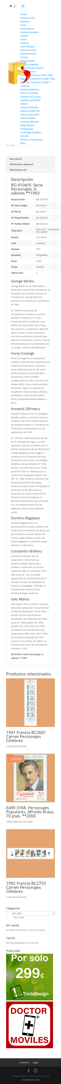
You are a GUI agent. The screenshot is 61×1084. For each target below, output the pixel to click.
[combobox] (15, 917)
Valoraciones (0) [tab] (18, 169)
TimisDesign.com (30, 1079)
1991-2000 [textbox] (15, 917)
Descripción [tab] (15, 158)
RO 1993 (10, 145)
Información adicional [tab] (21, 164)
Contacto (24, 1062)
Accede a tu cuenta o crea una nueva (25, 929)
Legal (35, 1062)
